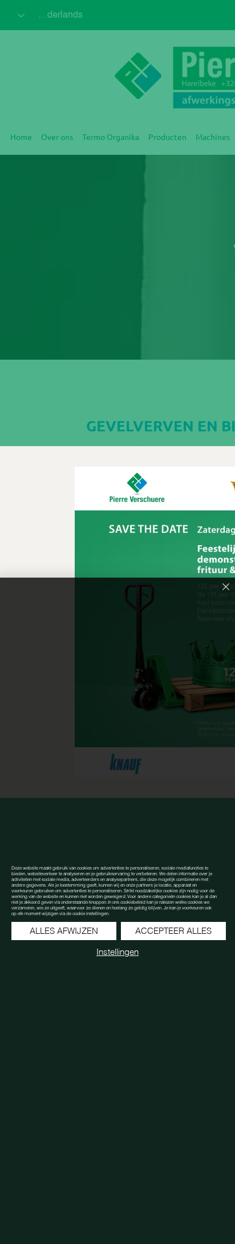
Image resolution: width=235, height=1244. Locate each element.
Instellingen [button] (117, 951)
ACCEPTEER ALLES (173, 930)
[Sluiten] (219, 593)
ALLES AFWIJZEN (64, 930)
